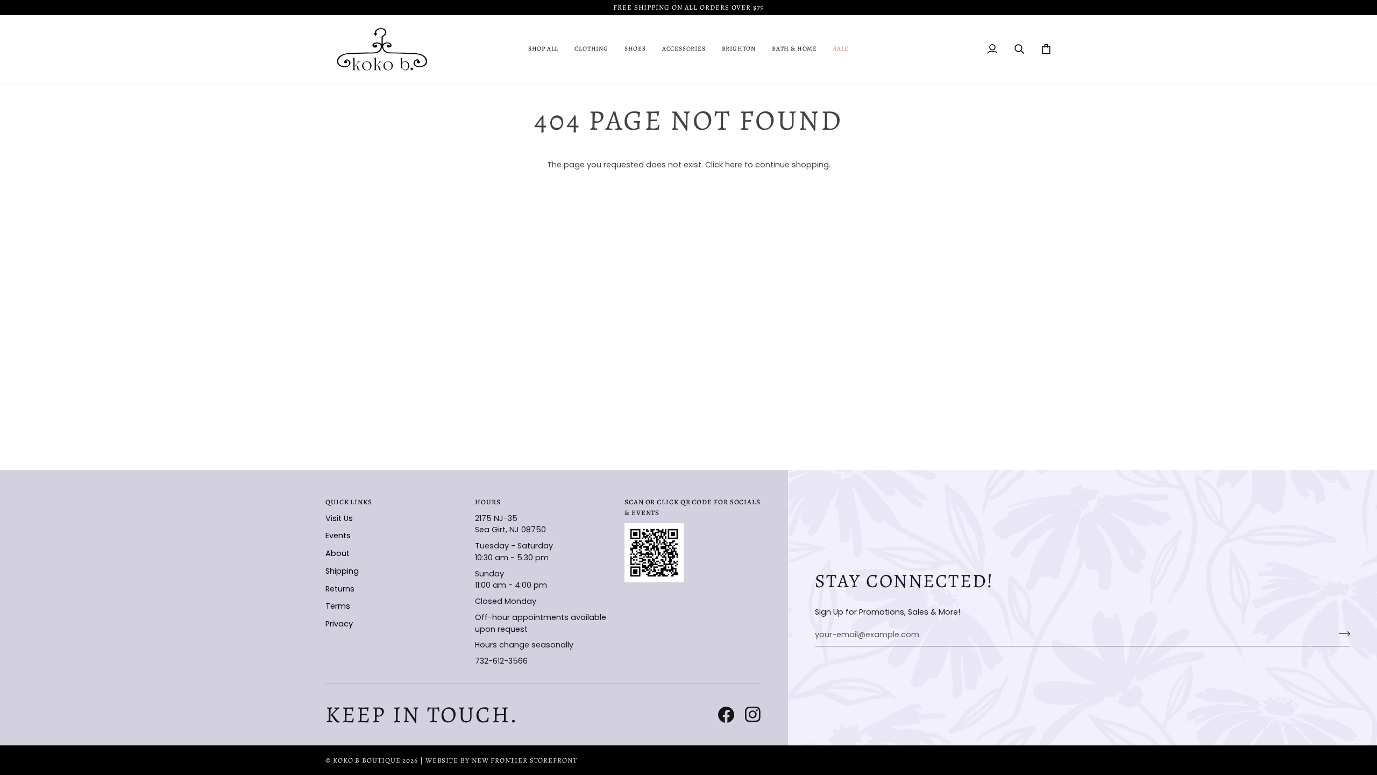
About (337, 553)
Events (338, 535)
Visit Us (339, 518)
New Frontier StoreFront (524, 760)
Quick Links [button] (348, 501)
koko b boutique (367, 760)
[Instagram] (753, 715)
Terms (337, 606)
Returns (339, 588)
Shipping (342, 571)
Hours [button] (488, 501)
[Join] (1341, 633)
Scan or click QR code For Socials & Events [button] (692, 507)
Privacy (339, 623)
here (733, 164)
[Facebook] (726, 715)
